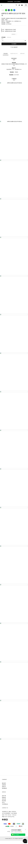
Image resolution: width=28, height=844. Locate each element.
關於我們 (4, 783)
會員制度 (4, 784)
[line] (6, 10)
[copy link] (14, 10)
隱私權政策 (4, 788)
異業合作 (4, 786)
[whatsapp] (12, 10)
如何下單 (4, 795)
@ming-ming (11, 816)
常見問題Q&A (5, 804)
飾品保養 (4, 800)
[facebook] (9, 10)
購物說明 (4, 797)
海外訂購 (4, 799)
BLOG (3, 802)
